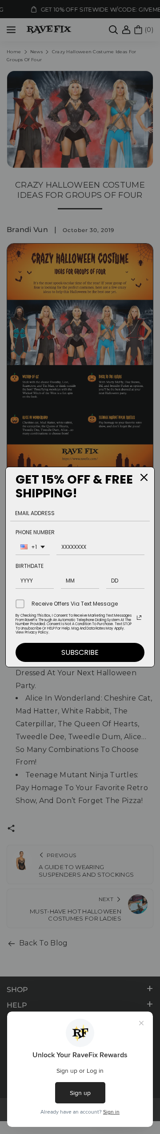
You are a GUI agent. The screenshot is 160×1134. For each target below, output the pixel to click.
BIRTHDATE (30, 566)
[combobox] (33, 548)
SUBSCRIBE (80, 652)
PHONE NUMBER (35, 532)
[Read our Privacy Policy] (139, 617)
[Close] (144, 477)
